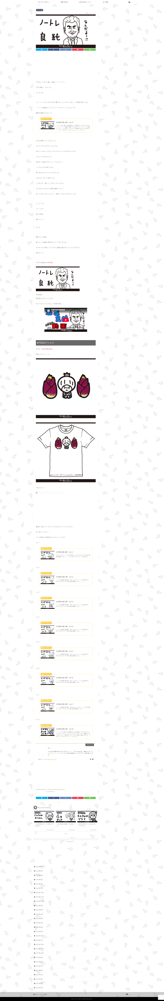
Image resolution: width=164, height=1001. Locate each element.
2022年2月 (39, 936)
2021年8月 (39, 962)
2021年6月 (39, 970)
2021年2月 (39, 988)
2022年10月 (40, 901)
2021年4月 (39, 979)
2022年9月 (39, 905)
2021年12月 (40, 944)
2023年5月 (39, 871)
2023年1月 (39, 888)
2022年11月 (40, 897)
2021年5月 (39, 975)
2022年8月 (39, 910)
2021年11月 (40, 949)
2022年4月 (39, 927)
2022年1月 (39, 940)
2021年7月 (39, 966)
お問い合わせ (64, 2)
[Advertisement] (66, 66)
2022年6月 (39, 918)
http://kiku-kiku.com (50, 759)
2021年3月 (39, 983)
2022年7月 (39, 914)
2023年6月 (39, 867)
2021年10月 (40, 953)
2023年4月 (39, 875)
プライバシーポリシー (44, 2)
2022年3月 (39, 931)
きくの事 (105, 2)
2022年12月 (40, 892)
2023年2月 (39, 884)
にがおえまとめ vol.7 (85, 2)
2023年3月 (39, 880)
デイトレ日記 (39, 10)
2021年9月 (39, 957)
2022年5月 (39, 923)
